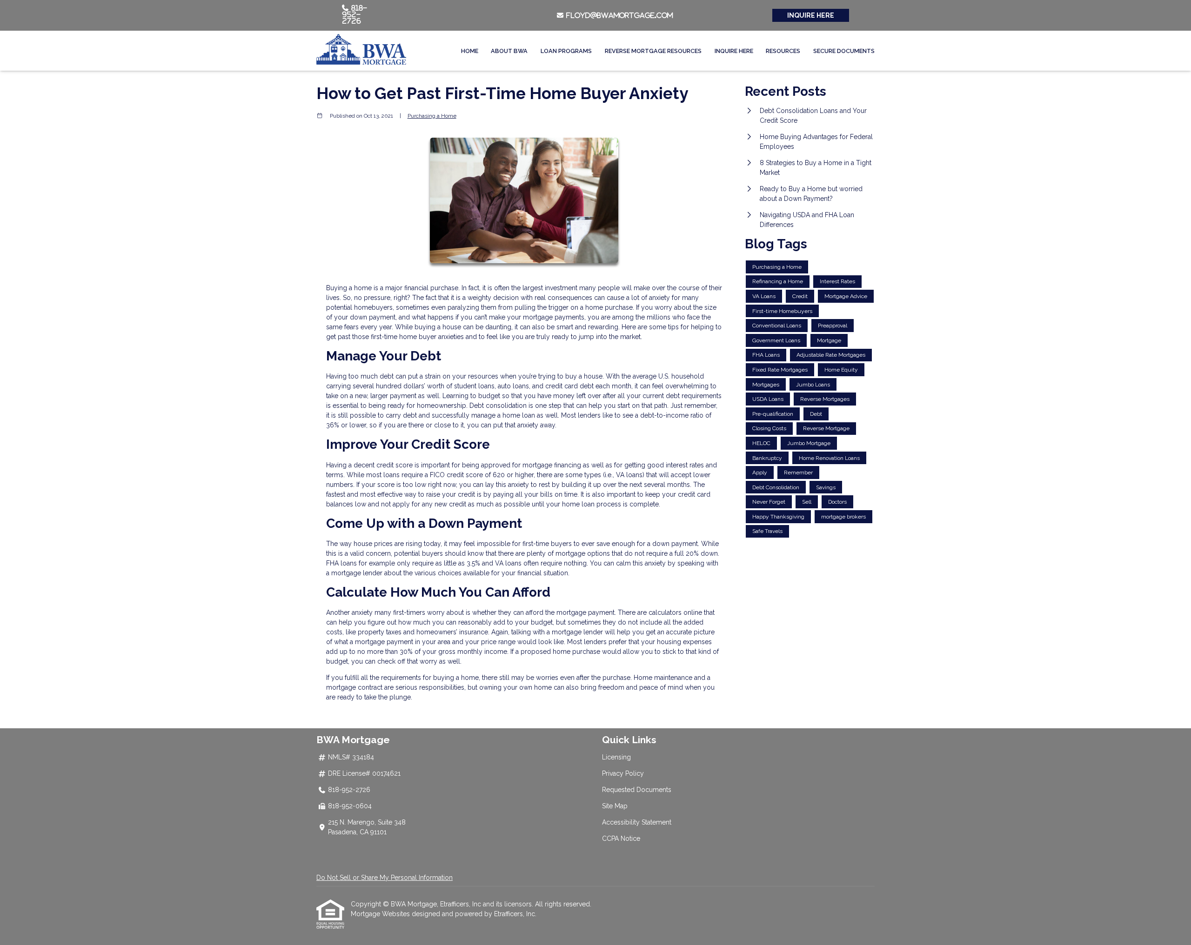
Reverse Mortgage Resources (653, 50)
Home (469, 50)
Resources (783, 50)
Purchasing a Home (432, 116)
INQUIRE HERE (810, 15)
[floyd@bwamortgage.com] (561, 15)
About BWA (509, 50)
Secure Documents (844, 50)
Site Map (615, 806)
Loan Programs (566, 50)
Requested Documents (636, 789)
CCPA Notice (621, 838)
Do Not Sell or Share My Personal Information (384, 877)
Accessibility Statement (636, 822)
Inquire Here (734, 50)
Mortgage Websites (381, 914)
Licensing (616, 757)
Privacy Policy (623, 773)
